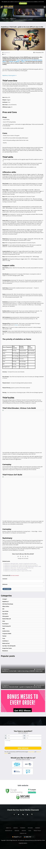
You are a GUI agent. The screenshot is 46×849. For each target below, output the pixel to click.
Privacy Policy (31, 751)
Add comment (7, 589)
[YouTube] (27, 814)
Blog (30, 830)
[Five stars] (28, 556)
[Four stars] (25, 556)
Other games (5, 616)
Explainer (30, 828)
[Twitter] (18, 814)
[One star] (18, 556)
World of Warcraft (6, 618)
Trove (3, 638)
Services (15, 828)
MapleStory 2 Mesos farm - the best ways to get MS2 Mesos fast (19, 568)
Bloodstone (5, 650)
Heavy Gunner (27, 60)
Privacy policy (37, 830)
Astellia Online (5, 631)
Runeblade (16, 61)
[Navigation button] (44, 7)
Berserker (40, 60)
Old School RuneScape (7, 604)
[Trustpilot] (17, 836)
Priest (18, 60)
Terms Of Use (23, 833)
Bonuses (17, 830)
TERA (3, 628)
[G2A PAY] (29, 836)
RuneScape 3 (5, 623)
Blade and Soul (6, 643)
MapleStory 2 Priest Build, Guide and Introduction (16, 569)
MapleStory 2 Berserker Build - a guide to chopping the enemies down (20, 563)
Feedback (37, 828)
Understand (23, 3)
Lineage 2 (4, 599)
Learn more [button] (41, 1)
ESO (3, 609)
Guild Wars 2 (5, 641)
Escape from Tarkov (7, 648)
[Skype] (23, 814)
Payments (22, 828)
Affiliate (24, 830)
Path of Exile (5, 611)
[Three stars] (23, 556)
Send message (23, 748)
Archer (23, 61)
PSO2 (3, 621)
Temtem (4, 636)
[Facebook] (14, 814)
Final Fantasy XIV (6, 626)
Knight (22, 60)
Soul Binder (34, 60)
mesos (16, 325)
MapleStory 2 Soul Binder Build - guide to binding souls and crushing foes (21, 565)
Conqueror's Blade (6, 633)
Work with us (8, 830)
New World (5, 613)
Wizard (4, 61)
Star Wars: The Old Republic (9, 646)
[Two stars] (20, 556)
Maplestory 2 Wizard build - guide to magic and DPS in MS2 (18, 570)
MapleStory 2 (7, 52)
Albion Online (5, 606)
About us (8, 828)
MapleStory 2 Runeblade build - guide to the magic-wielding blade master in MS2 (23, 566)
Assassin (11, 61)
